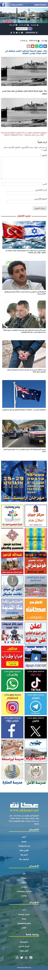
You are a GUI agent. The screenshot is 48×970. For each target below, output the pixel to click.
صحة (24, 919)
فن (24, 874)
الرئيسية (24, 942)
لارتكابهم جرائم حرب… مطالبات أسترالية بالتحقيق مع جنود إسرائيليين (24, 410)
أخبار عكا (24, 855)
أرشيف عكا (24, 860)
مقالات (24, 896)
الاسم (45, 184)
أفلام (24, 928)
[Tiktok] (11, 33)
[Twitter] (17, 33)
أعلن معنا (24, 951)
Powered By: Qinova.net (24, 967)
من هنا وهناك (24, 846)
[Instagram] (14, 33)
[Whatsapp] (19, 33)
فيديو (24, 842)
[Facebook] (22, 33)
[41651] (24, 6)
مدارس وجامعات (24, 892)
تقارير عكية (24, 851)
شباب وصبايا (24, 915)
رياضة (24, 883)
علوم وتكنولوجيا (24, 924)
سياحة (24, 878)
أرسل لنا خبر (24, 947)
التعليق (43, 155)
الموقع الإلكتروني (40, 199)
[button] (45, 46)
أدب (24, 910)
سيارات (24, 887)
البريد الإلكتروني (41, 190)
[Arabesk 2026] (24, 501)
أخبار (24, 837)
